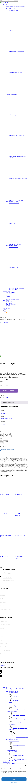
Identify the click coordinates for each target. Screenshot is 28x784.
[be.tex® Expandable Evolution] (21, 504)
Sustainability (3, 602)
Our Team (2, 598)
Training (2, 628)
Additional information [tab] (8, 402)
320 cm (10, 418)
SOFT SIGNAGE (13, 693)
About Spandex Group (5, 609)
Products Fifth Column (11, 750)
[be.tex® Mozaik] (6, 485)
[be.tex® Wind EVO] (21, 525)
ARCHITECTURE (13, 751)
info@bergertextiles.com (8, 580)
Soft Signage (8, 319)
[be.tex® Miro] (21, 485)
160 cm (2, 418)
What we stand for (10, 763)
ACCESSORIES (13, 760)
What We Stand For (4, 592)
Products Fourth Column (12, 739)
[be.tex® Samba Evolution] (21, 547)
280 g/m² (3, 413)
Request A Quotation (8, 390)
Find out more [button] (9, 7)
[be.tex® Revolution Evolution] (6, 525)
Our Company (6, 762)
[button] (26, 766)
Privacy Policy (3, 643)
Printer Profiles (3, 621)
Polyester (3, 424)
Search (16, 0)
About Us (2, 595)
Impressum (2, 640)
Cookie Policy (3, 646)
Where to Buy (3, 605)
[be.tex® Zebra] (6, 547)
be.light (14, 319)
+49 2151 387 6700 (7, 578)
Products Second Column (12, 691)
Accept (14, 779)
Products (5, 687)
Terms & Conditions (5, 650)
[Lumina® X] (6, 504)
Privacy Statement (14, 782)
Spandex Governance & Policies (7, 653)
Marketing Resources (5, 624)
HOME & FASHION (14, 741)
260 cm (6, 418)
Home (1, 319)
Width (8, 380)
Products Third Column (11, 711)
